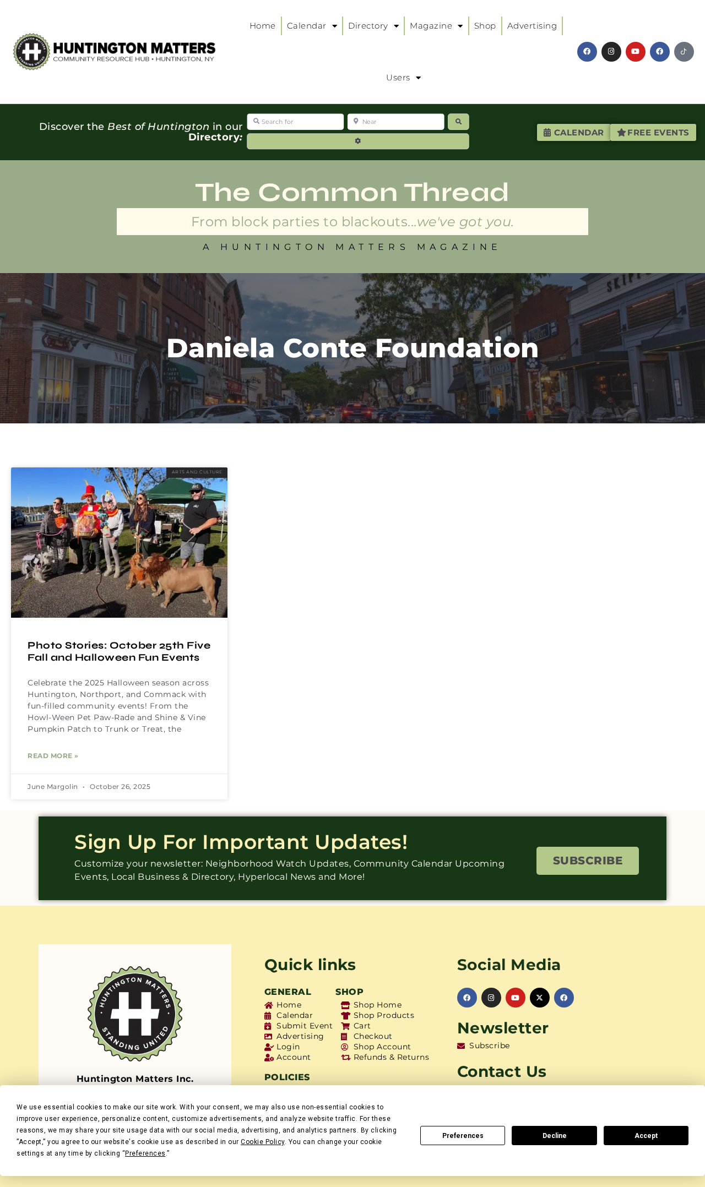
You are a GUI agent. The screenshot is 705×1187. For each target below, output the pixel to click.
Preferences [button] (145, 1153)
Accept (646, 1136)
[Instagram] (611, 52)
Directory (368, 25)
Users (398, 77)
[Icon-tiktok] (684, 52)
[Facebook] (587, 52)
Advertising (532, 25)
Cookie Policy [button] (263, 1142)
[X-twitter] (540, 998)
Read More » (53, 756)
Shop (485, 25)
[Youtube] (636, 52)
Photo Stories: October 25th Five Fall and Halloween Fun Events (119, 651)
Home (263, 25)
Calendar (307, 25)
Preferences (463, 1136)
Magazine (431, 25)
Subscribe (588, 860)
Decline (555, 1136)
